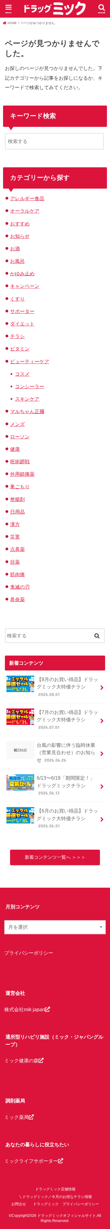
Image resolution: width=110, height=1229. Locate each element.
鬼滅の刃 (20, 587)
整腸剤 (17, 499)
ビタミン (20, 348)
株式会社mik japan (24, 1009)
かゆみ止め (22, 273)
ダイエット (22, 323)
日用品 (17, 511)
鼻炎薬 (17, 599)
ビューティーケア (29, 361)
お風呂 (17, 261)
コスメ (22, 374)
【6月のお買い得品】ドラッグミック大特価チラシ (67, 818)
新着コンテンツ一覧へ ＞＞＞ (55, 857)
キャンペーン (24, 286)
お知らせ (20, 236)
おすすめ (20, 223)
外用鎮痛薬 (22, 474)
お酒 (15, 248)
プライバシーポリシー (28, 953)
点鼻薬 (17, 549)
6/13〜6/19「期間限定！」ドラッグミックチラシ (66, 785)
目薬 (15, 562)
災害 (15, 536)
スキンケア (27, 399)
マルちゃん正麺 (27, 411)
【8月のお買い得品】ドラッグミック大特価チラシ (67, 687)
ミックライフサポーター (31, 1161)
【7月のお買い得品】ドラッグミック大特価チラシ (67, 719)
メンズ (17, 424)
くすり (17, 298)
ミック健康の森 (21, 1060)
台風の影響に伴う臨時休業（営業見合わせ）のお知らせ (66, 752)
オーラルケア (24, 211)
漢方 (15, 524)
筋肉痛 (17, 574)
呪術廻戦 (20, 461)
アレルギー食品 (27, 198)
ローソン (20, 436)
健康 (15, 449)
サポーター (22, 311)
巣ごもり (20, 486)
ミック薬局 (16, 1117)
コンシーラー (29, 386)
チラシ (17, 336)
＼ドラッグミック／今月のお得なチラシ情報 (55, 1197)
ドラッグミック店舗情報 (55, 1189)
